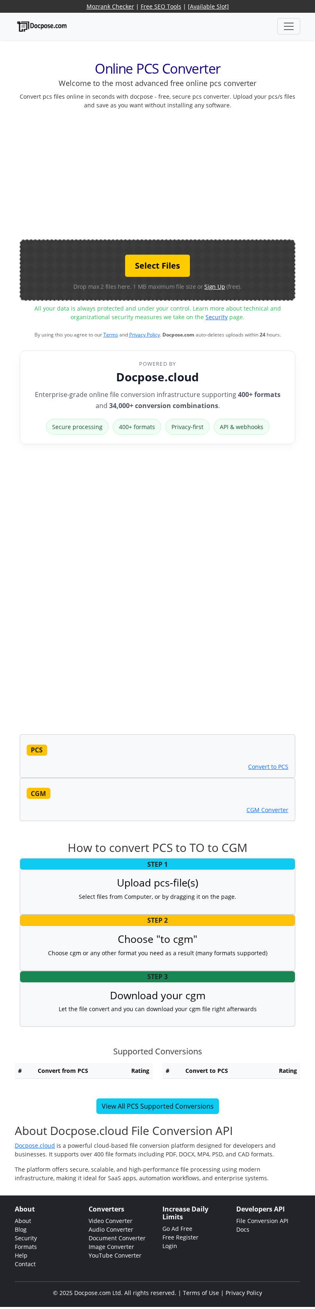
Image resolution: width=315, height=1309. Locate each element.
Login (169, 1246)
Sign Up (214, 286)
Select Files (157, 265)
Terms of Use (201, 1293)
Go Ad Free (177, 1228)
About (23, 1221)
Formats (26, 1247)
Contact (25, 1264)
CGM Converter (267, 810)
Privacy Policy (144, 334)
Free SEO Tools (161, 6)
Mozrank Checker (110, 6)
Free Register (180, 1237)
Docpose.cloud (157, 377)
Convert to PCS (268, 767)
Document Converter (117, 1238)
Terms (110, 334)
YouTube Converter (115, 1255)
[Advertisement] (167, 173)
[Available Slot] (208, 6)
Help (21, 1255)
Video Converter (110, 1221)
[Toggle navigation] (288, 26)
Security (216, 317)
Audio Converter (111, 1229)
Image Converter (111, 1247)
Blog (21, 1229)
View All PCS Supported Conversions (158, 1106)
